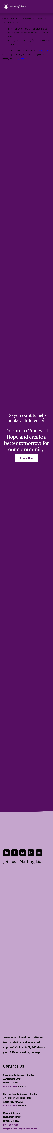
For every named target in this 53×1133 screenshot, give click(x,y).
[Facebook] (14, 852)
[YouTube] (22, 852)
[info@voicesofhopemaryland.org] (39, 852)
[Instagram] (31, 852)
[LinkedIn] (6, 852)
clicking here (42, 50)
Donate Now (26, 458)
